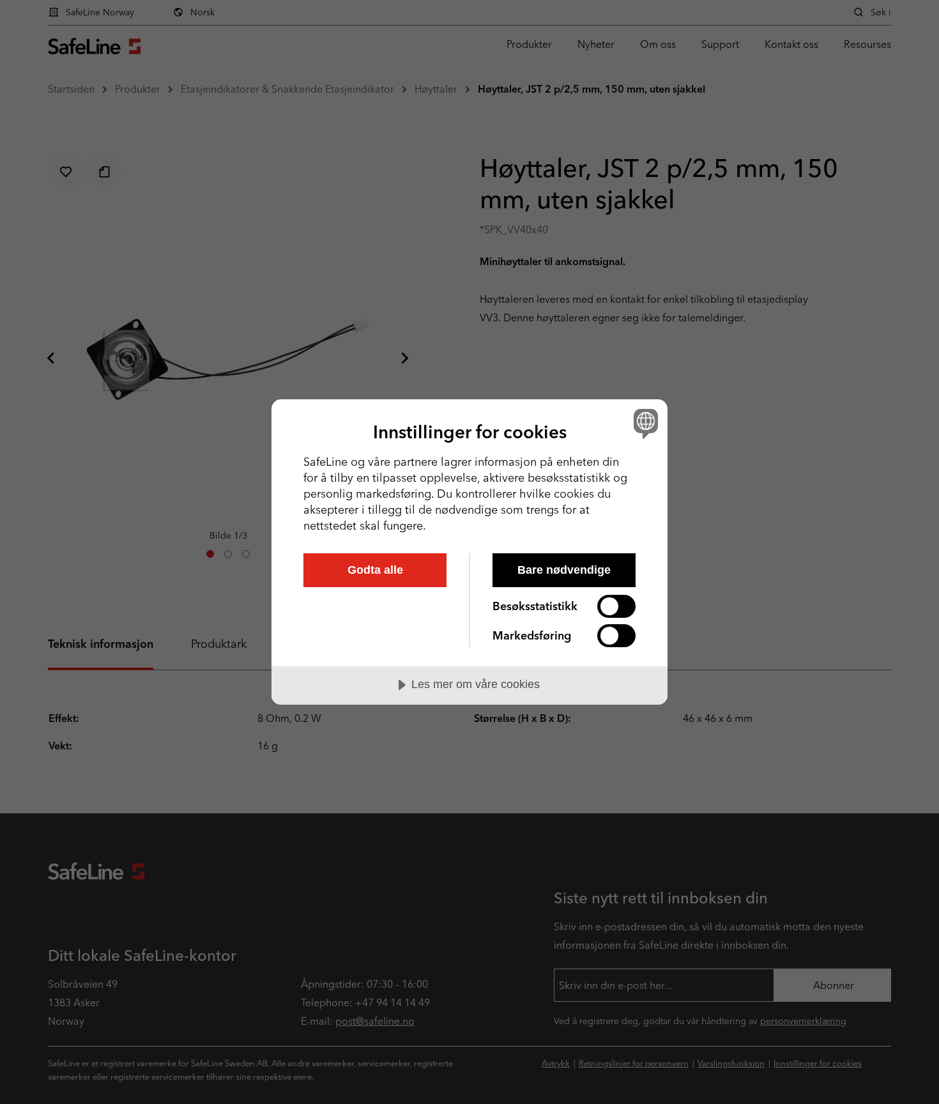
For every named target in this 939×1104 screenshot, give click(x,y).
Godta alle (375, 570)
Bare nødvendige (564, 570)
